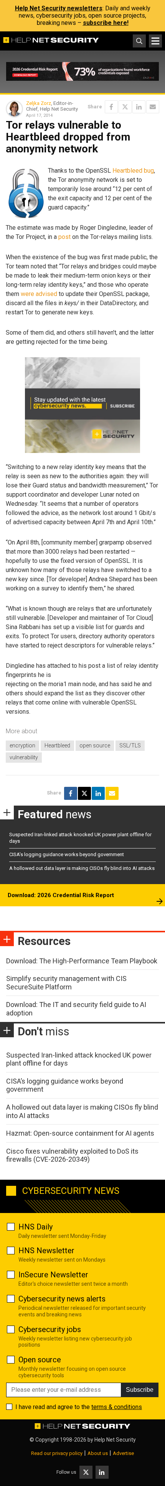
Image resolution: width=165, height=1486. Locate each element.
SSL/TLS (130, 745)
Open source (39, 1359)
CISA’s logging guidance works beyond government (66, 854)
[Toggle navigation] (155, 40)
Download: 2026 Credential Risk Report (61, 895)
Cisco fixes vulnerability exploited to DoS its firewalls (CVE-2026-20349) (72, 1155)
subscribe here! (106, 22)
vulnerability (24, 757)
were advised (39, 294)
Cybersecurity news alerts (62, 1298)
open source (94, 745)
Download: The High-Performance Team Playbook (81, 961)
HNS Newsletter (46, 1250)
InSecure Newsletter (53, 1274)
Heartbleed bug (133, 170)
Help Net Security (115, 1440)
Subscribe (139, 1389)
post (64, 236)
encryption (22, 745)
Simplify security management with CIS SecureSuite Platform (66, 982)
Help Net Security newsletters (58, 8)
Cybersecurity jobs (49, 1329)
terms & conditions (116, 1407)
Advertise (123, 1453)
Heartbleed (57, 745)
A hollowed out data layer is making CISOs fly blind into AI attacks (82, 868)
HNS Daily (35, 1226)
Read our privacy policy (56, 1453)
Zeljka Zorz (38, 103)
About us (97, 1453)
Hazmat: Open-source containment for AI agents (80, 1133)
